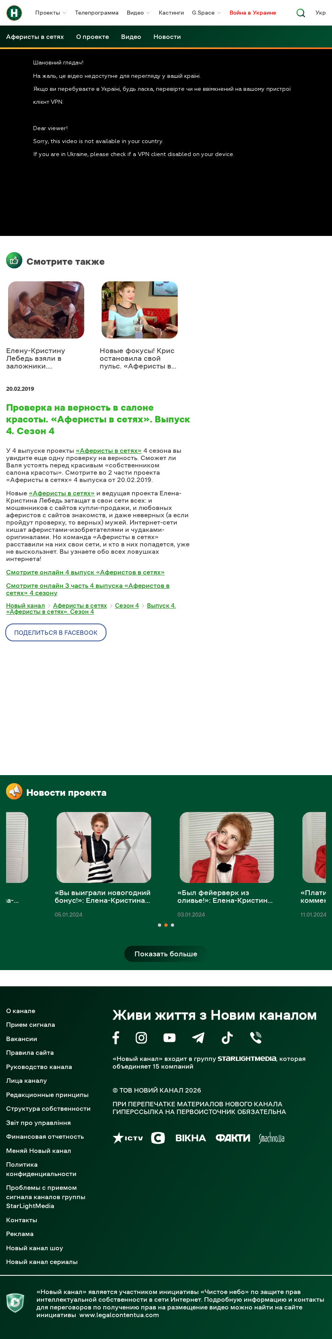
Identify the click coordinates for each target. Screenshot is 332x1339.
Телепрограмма (97, 12)
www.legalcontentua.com (119, 1314)
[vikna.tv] (190, 1139)
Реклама (20, 1233)
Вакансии (21, 1038)
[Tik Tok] (227, 1039)
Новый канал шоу (34, 1248)
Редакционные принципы (47, 1094)
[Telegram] (198, 1039)
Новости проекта (66, 792)
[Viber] (256, 1039)
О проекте (92, 36)
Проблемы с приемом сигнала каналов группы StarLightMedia (45, 1196)
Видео (135, 12)
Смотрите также (65, 261)
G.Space (203, 12)
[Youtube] (169, 1039)
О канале (20, 1010)
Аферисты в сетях (35, 36)
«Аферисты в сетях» (109, 450)
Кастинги (171, 12)
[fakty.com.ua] (233, 1139)
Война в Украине (253, 12)
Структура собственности (48, 1108)
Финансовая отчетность (45, 1136)
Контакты (21, 1220)
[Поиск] (300, 15)
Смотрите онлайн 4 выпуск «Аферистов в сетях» (85, 572)
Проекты (47, 12)
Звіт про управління (38, 1122)
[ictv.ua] (128, 1139)
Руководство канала (39, 1066)
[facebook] (116, 1039)
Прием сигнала (30, 1024)
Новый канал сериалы (42, 1261)
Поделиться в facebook (56, 633)
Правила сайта (30, 1052)
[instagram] (141, 1039)
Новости (167, 36)
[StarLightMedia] (247, 1058)
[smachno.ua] (271, 1139)
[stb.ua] (158, 1139)
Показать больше (166, 954)
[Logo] (14, 13)
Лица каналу (26, 1080)
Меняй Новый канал (38, 1150)
